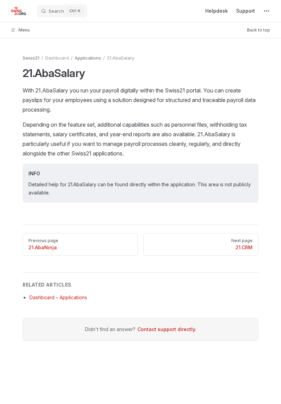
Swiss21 (31, 58)
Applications (88, 58)
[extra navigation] (266, 11)
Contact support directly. (166, 329)
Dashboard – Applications (58, 297)
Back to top (258, 30)
